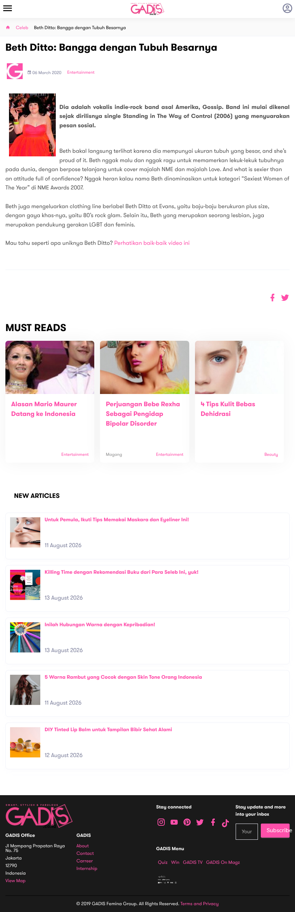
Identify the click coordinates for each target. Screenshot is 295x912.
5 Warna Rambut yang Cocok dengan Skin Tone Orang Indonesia (123, 677)
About (83, 846)
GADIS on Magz (223, 862)
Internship (87, 868)
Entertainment (81, 72)
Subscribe (278, 830)
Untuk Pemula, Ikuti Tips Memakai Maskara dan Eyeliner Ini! (117, 519)
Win (175, 862)
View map (15, 881)
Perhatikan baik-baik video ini (152, 243)
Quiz (163, 862)
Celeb (22, 28)
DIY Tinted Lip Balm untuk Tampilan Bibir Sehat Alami (108, 729)
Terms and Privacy (200, 903)
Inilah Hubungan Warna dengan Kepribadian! (100, 624)
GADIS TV (193, 862)
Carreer (85, 861)
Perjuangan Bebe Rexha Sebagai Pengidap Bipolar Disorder (143, 414)
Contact (85, 853)
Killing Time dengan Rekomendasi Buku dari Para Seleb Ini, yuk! (122, 572)
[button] (285, 298)
